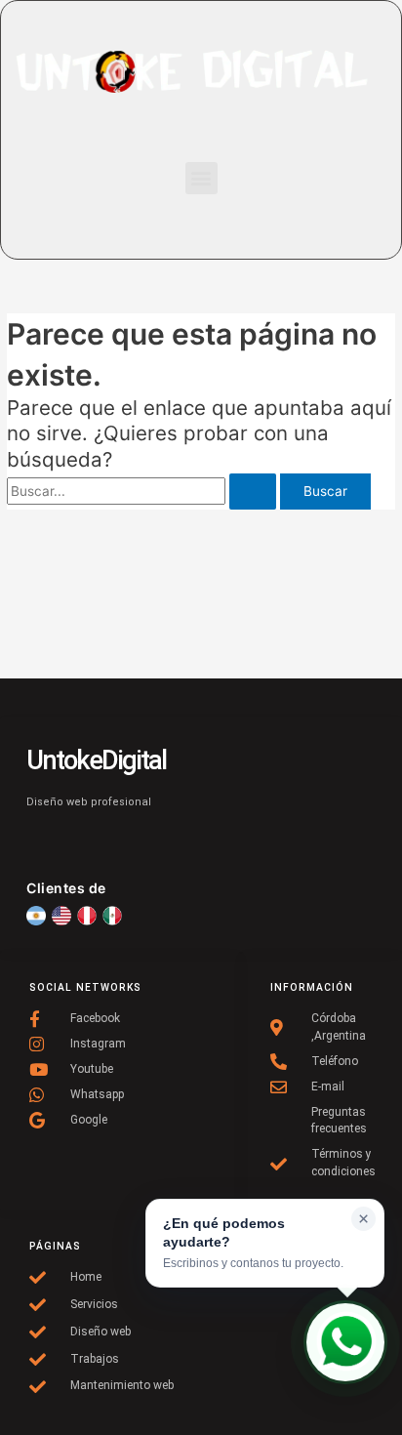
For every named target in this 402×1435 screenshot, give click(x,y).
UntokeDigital (96, 760)
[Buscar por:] (143, 491)
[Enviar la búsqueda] (252, 492)
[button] (201, 178)
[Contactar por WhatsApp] (345, 1342)
